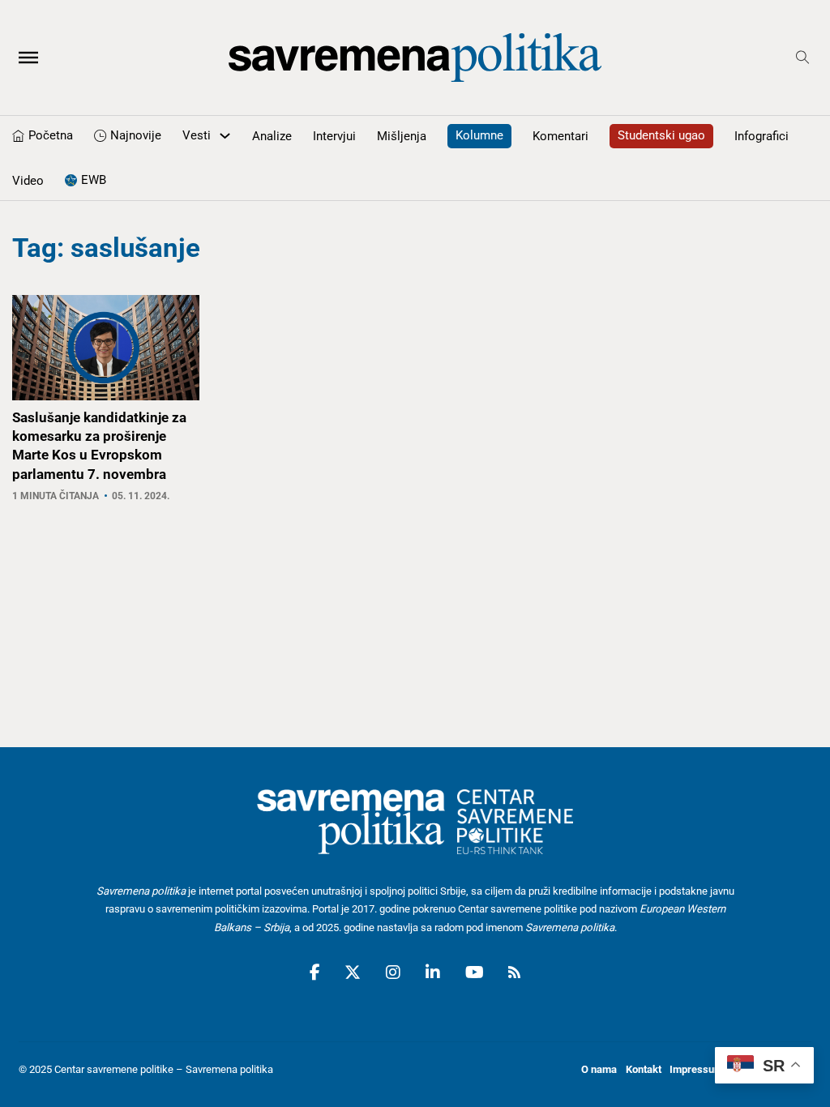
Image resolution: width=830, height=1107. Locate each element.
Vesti (196, 135)
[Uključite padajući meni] (225, 136)
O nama (599, 1069)
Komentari (560, 136)
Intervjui (334, 136)
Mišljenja (401, 136)
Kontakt (643, 1069)
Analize (272, 136)
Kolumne (479, 135)
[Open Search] (803, 58)
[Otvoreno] (28, 57)
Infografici (761, 136)
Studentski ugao (661, 135)
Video (28, 180)
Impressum (696, 1069)
